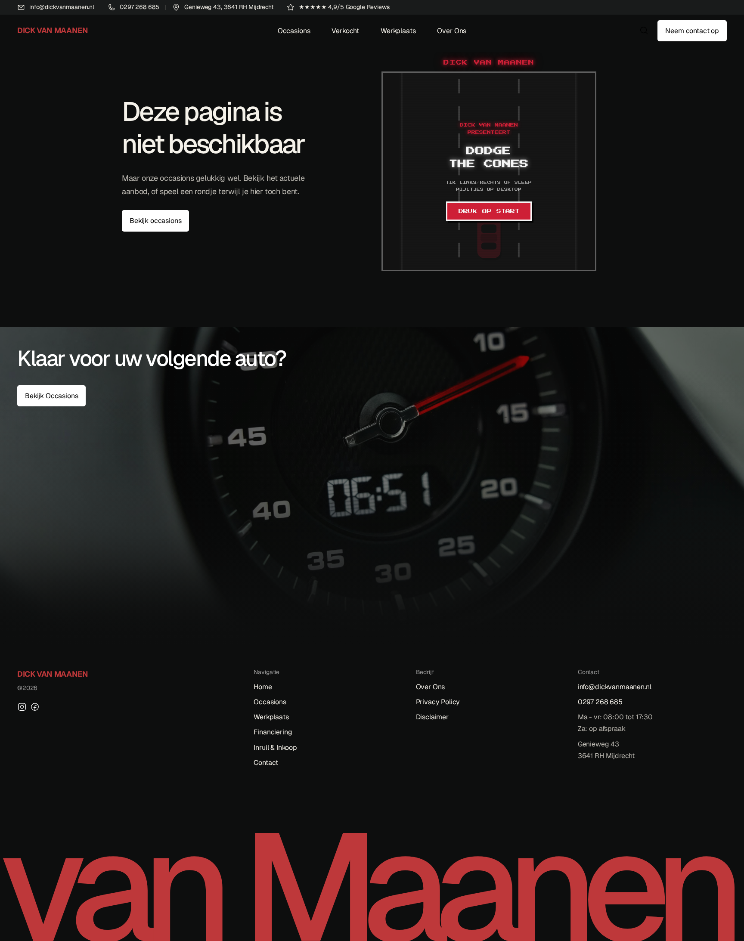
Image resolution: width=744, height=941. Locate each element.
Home (263, 686)
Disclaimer (432, 716)
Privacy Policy (438, 701)
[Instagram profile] (22, 707)
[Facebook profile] (35, 707)
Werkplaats (398, 30)
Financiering (273, 732)
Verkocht (345, 30)
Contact (266, 762)
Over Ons (451, 30)
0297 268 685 (600, 701)
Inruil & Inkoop (275, 747)
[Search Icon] (644, 30)
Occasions (294, 30)
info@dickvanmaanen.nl (614, 686)
